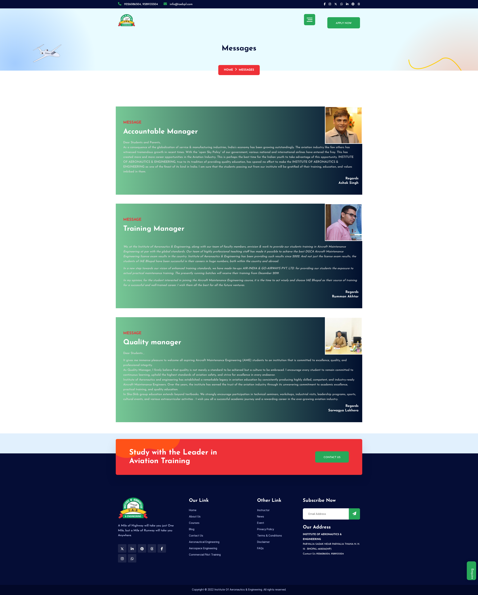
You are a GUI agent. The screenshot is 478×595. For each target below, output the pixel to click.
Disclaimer (263, 542)
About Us (195, 516)
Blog (191, 529)
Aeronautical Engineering (204, 542)
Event (260, 523)
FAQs (260, 548)
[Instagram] (330, 4)
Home (228, 70)
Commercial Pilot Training (205, 554)
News (260, 516)
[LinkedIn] (347, 4)
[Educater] (126, 20)
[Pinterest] (341, 4)
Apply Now (344, 23)
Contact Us (332, 457)
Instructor (263, 510)
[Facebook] (324, 4)
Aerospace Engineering (203, 548)
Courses (194, 523)
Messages (246, 70)
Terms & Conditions (269, 535)
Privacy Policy (265, 529)
